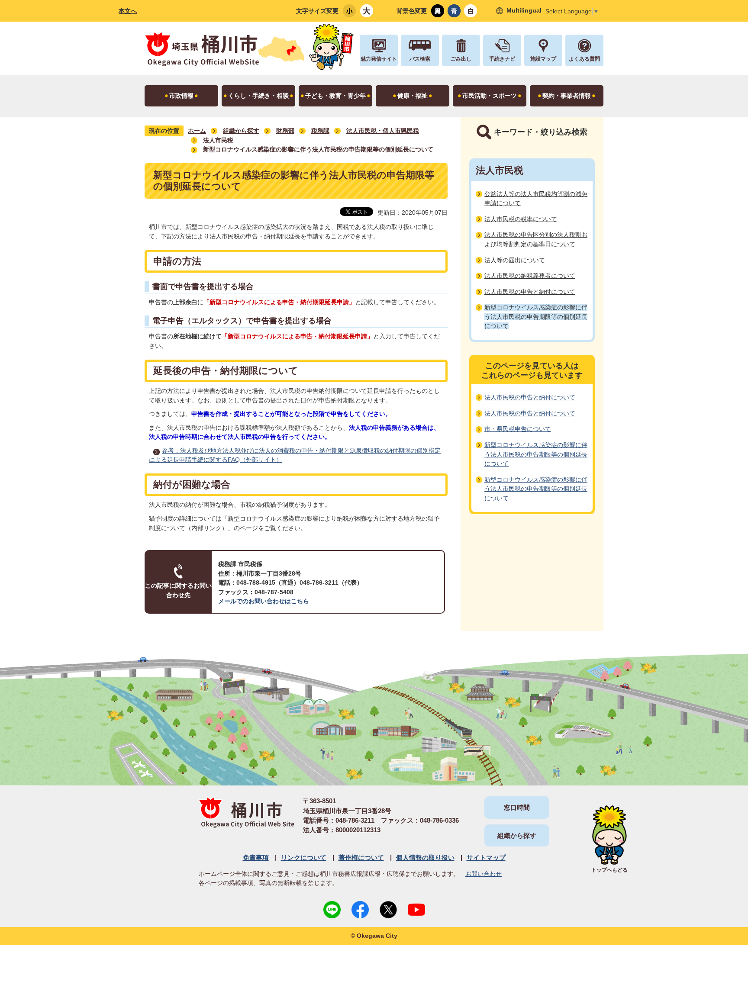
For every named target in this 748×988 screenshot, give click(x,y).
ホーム (197, 130)
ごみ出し (461, 58)
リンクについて (303, 857)
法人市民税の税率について (520, 219)
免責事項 (256, 857)
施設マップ (543, 58)
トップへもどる (609, 870)
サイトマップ (486, 857)
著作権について (361, 857)
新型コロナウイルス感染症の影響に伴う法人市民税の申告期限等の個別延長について (535, 454)
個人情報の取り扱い (425, 857)
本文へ (128, 10)
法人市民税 (218, 140)
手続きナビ (502, 58)
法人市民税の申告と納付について (529, 291)
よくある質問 (584, 58)
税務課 (320, 130)
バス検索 (419, 58)
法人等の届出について (514, 260)
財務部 (285, 130)
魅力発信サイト (379, 58)
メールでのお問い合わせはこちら (263, 601)
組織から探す (241, 130)
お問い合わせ (483, 873)
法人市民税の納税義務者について (529, 275)
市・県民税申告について (517, 428)
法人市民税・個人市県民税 (382, 130)
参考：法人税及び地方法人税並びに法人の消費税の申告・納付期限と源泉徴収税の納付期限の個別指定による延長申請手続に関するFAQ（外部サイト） (295, 455)
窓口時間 (517, 807)
